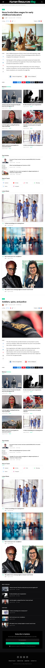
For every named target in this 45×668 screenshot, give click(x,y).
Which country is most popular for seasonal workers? (10, 146)
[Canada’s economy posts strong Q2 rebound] (33, 116)
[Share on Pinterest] (11, 21)
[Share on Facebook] (7, 21)
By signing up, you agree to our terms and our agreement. (23, 646)
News (3, 9)
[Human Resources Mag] (22, 2)
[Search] (41, 2)
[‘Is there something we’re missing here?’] (33, 137)
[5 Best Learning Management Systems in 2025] (5, 167)
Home (3, 5)
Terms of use (20, 660)
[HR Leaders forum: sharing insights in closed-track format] (22, 274)
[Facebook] (3, 56)
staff (6, 17)
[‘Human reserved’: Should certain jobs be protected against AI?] (12, 96)
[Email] (3, 68)
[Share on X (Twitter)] (9, 21)
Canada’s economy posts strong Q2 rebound (32, 125)
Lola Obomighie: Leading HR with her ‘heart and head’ (10, 125)
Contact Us (33, 660)
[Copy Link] (12, 21)
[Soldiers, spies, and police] (22, 324)
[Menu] (3, 2)
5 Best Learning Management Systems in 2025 (19, 165)
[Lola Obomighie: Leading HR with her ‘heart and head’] (12, 116)
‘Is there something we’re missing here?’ (33, 145)
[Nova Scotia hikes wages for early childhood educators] (22, 37)
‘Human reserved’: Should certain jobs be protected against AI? (11, 105)
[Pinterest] (3, 65)
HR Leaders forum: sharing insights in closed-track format (19, 289)
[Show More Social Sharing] (15, 21)
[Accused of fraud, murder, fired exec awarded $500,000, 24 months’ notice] (5, 161)
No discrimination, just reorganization (32, 104)
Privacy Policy (29, 646)
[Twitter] (3, 59)
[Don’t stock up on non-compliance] (22, 241)
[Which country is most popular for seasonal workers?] (12, 137)
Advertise (27, 660)
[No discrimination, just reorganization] (33, 96)
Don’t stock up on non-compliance (13, 256)
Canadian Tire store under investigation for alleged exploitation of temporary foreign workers (24, 172)
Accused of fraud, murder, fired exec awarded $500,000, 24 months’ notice (24, 160)
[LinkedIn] (3, 62)
